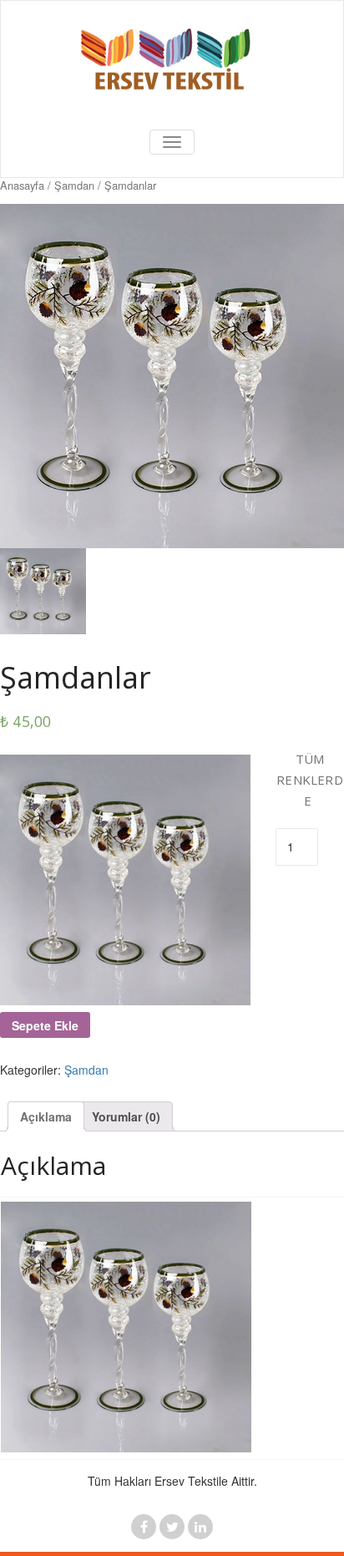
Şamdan (74, 185)
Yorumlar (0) (126, 1116)
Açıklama (46, 1116)
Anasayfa (22, 185)
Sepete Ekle (45, 1025)
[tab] (46, 1116)
